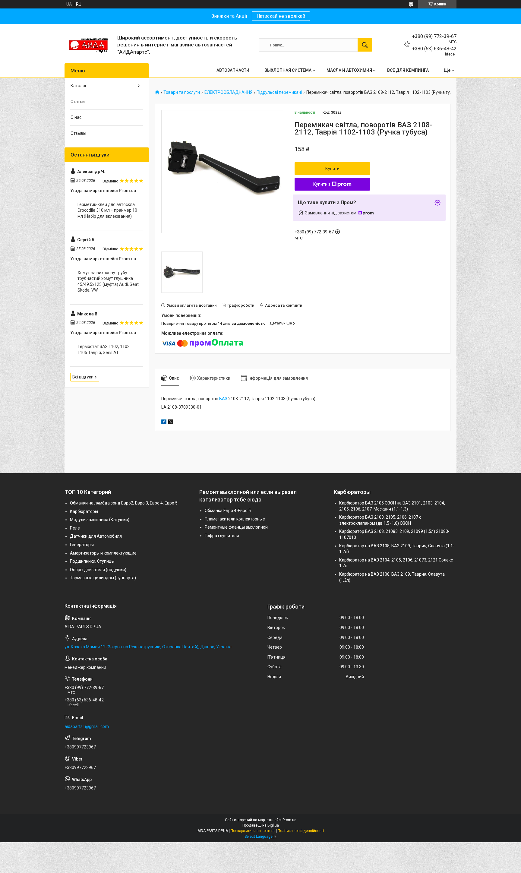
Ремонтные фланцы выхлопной (236, 527)
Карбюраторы (84, 511)
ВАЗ (223, 398)
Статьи (78, 101)
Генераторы (82, 544)
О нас (76, 117)
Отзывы (78, 133)
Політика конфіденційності (301, 831)
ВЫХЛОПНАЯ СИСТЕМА (287, 70)
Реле (75, 528)
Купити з (321, 184)
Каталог (79, 85)
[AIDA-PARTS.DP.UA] (89, 45)
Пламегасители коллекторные (235, 519)
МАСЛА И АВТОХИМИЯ (349, 70)
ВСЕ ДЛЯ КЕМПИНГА (408, 70)
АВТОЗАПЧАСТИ (232, 70)
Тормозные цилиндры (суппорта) (103, 577)
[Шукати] (365, 45)
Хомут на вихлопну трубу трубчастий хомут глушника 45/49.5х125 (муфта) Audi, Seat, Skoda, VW (108, 281)
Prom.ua (289, 820)
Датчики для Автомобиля (96, 536)
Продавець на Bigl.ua (260, 825)
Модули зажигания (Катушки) (99, 519)
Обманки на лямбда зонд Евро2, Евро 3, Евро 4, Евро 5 (124, 503)
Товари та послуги (181, 92)
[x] (170, 422)
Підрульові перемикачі (279, 92)
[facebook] (163, 422)
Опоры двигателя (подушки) (98, 569)
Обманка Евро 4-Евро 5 (228, 510)
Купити (332, 168)
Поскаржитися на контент (253, 831)
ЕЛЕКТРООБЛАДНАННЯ (228, 92)
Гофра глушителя (222, 535)
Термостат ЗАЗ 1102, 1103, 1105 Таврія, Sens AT (104, 349)
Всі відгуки (82, 377)
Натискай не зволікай (281, 16)
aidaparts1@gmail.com (87, 726)
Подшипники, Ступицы (92, 561)
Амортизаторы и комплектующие (103, 553)
